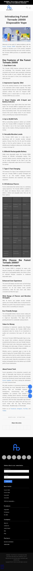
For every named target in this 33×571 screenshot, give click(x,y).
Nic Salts (6, 514)
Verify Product (7, 528)
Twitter (4, 410)
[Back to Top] (30, 396)
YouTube (25, 408)
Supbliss (9, 380)
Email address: (7, 469)
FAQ (5, 531)
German (2, 566)
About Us (6, 523)
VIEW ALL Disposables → (9, 501)
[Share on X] (8, 427)
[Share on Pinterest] (11, 427)
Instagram (19, 408)
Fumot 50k (6, 497)
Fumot (4, 380)
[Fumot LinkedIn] (19, 457)
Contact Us (6, 525)
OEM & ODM (6, 544)
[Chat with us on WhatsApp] (30, 386)
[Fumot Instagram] (4, 457)
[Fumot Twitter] (14, 457)
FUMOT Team (22, 417)
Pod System (6, 512)
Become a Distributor (8, 541)
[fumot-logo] (13, 8)
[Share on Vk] (21, 427)
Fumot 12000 (7, 490)
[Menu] (30, 8)
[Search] (26, 8)
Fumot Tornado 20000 (8, 46)
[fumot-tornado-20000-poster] (16, 34)
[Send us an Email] (30, 391)
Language (6, 475)
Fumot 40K (6, 495)
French (2, 568)
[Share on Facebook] (4, 427)
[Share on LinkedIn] (14, 427)
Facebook (13, 408)
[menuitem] (26, 8)
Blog (5, 533)
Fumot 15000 (7, 492)
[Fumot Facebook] (9, 457)
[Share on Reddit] (25, 427)
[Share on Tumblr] (18, 427)
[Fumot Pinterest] (24, 457)
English (2, 565)
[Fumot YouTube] (29, 457)
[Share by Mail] (29, 427)
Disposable (6, 509)
